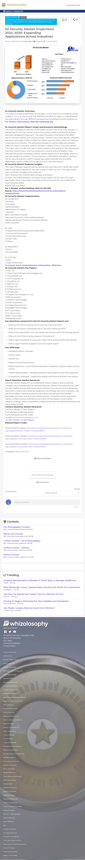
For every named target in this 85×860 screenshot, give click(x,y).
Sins (4, 825)
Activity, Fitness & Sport (10, 659)
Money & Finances (9, 769)
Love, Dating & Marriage (11, 761)
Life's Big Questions (9, 757)
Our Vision (7, 641)
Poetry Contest (11, 554)
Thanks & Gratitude (9, 829)
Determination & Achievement (13, 701)
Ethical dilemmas (8, 712)
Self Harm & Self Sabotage (11, 814)
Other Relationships (9, 780)
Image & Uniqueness (9, 742)
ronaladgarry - (8, 589)
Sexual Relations (8, 821)
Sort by (77, 489)
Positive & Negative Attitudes (12, 806)
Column (23, 17)
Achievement (7, 656)
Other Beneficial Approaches (12, 776)
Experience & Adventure (10, 716)
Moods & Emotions (9, 772)
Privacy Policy (9, 646)
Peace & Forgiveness (9, 791)
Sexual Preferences (9, 818)
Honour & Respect (9, 735)
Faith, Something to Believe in (12, 720)
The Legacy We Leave (10, 833)
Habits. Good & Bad (9, 731)
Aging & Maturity (8, 663)
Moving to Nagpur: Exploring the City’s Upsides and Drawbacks (36, 601)
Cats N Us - (7, 596)
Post (76, 507)
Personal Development (10, 799)
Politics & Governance (10, 803)
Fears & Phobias (8, 723)
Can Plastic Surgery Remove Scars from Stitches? (29, 608)
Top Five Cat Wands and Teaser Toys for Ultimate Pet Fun (33, 594)
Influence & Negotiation (10, 750)
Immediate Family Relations (12, 746)
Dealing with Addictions (11, 693)
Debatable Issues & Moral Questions (14, 697)
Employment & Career (10, 708)
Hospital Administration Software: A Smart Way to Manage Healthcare (39, 580)
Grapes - (6, 583)
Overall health (7, 784)
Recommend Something (42, 475)
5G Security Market (19, 116)
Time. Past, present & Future (12, 840)
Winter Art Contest (13, 534)
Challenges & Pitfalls (9, 674)
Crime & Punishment (10, 686)
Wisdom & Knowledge (10, 855)
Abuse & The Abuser (9, 652)
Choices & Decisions (9, 678)
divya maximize (11, 41)
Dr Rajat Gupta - (9, 610)
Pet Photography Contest (16, 527)
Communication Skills (10, 682)
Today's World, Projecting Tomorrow (14, 844)
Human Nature (8, 739)
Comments (51, 41)
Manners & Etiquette (9, 765)
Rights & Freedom (12, 17)
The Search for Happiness (11, 836)
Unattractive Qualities (10, 851)
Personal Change (8, 795)
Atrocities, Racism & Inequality (13, 671)
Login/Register (73, 5)
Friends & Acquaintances (11, 727)
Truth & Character (9, 848)
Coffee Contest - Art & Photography (21, 541)
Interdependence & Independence (13, 754)
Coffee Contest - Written (16, 548)
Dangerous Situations (10, 690)
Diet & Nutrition (8, 705)
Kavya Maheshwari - (10, 603)
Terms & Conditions (11, 643)
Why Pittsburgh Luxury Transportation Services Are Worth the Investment (41, 587)
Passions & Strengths (10, 787)
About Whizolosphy (12, 638)
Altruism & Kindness (9, 667)
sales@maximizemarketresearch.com (21, 417)
